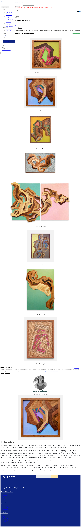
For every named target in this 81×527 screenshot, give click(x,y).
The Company (6, 507)
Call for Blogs (6, 517)
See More (76, 368)
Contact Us (5, 509)
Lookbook (5, 520)
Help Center (5, 521)
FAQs (4, 499)
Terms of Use (6, 496)
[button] (3, 45)
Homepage (5, 495)
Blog (4, 516)
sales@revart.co (54, 371)
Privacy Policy (6, 497)
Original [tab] (16, 25)
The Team (5, 506)
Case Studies (6, 519)
